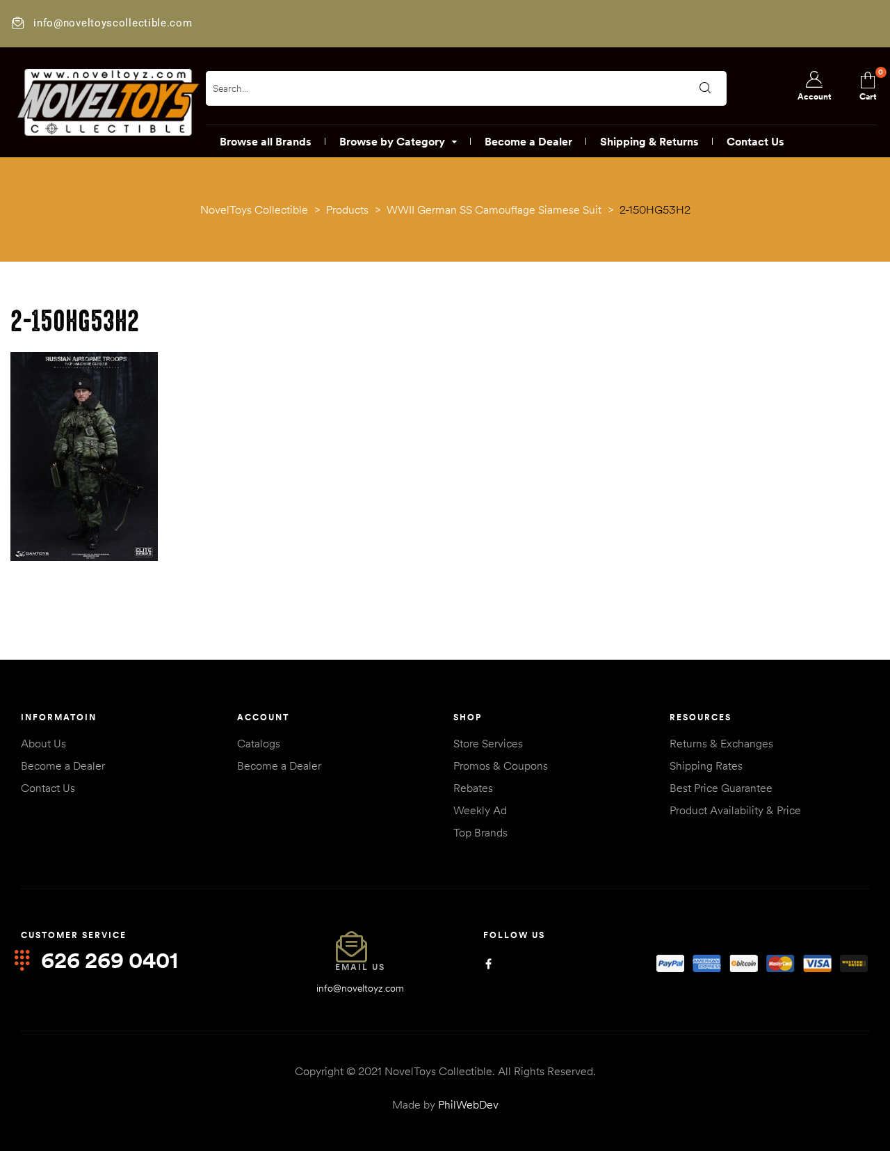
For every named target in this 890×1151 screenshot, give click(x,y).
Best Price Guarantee (721, 788)
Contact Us (48, 788)
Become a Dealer (63, 765)
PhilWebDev (468, 1104)
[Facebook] (488, 964)
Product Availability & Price (735, 810)
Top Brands (480, 832)
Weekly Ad (480, 810)
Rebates (473, 788)
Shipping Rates (706, 765)
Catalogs (258, 743)
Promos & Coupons (500, 765)
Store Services (488, 743)
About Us (43, 743)
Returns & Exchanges (721, 743)
